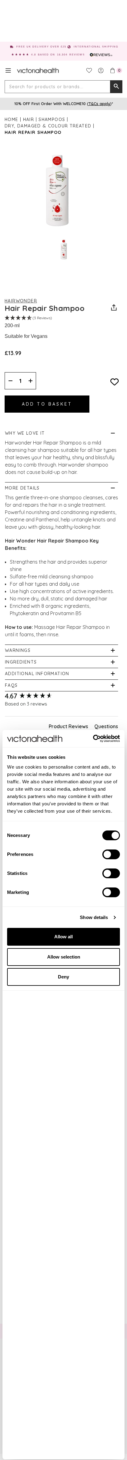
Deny (63, 976)
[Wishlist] (89, 70)
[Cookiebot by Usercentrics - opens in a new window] (93, 739)
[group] (61, 696)
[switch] (111, 854)
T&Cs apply (99, 103)
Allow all (63, 936)
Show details (94, 917)
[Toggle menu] (8, 70)
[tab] (68, 727)
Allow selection (63, 956)
